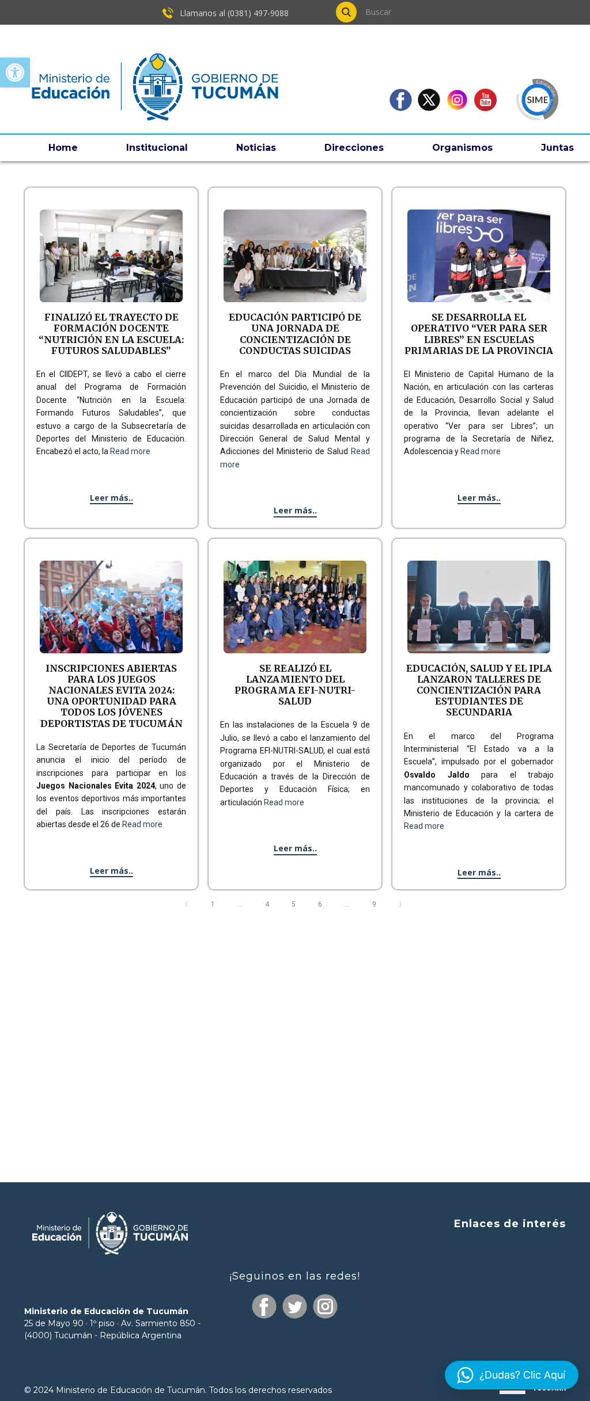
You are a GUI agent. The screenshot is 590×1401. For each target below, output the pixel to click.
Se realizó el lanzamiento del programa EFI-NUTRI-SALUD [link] (295, 685)
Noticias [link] (256, 147)
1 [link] (214, 904)
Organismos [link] (462, 147)
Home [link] (63, 147)
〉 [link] (404, 904)
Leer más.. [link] (111, 497)
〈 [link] (186, 904)
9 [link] (375, 904)
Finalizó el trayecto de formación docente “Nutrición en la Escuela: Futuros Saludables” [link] (111, 333)
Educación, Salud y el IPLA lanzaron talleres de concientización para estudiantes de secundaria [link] (479, 690)
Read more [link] (130, 451)
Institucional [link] (157, 147)
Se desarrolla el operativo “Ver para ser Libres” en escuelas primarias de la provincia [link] (478, 333)
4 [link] (268, 904)
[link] (15, 72)
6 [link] (321, 904)
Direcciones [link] (354, 147)
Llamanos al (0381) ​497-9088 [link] (233, 12)
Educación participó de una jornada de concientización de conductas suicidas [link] (295, 333)
